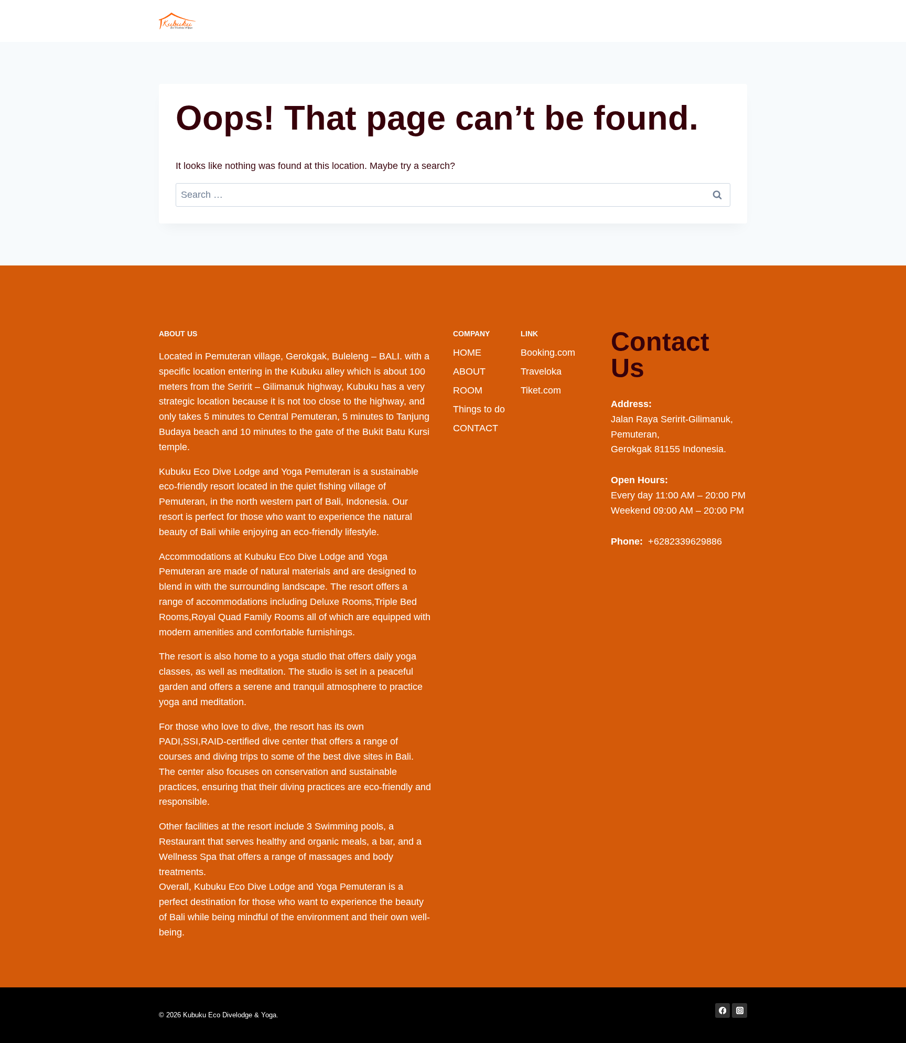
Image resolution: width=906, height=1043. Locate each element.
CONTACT (718, 21)
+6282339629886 (683, 541)
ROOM (670, 21)
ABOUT (547, 21)
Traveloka (541, 371)
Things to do (479, 409)
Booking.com (548, 352)
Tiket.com (541, 390)
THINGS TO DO (610, 21)
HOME (505, 21)
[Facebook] (722, 1010)
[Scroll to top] (881, 1024)
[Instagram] (739, 1010)
